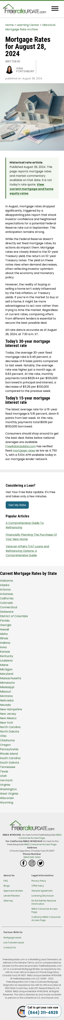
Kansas (5, 652)
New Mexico (8, 718)
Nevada (5, 705)
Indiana (5, 643)
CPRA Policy (37, 885)
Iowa (3, 647)
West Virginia (9, 794)
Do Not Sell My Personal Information (43, 902)
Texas (4, 771)
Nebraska (7, 700)
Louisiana (6, 660)
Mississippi (7, 687)
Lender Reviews (12, 895)
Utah (3, 776)
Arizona (5, 589)
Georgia (5, 625)
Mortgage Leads (12, 937)
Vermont (6, 780)
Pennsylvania (9, 749)
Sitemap (8, 900)
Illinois (4, 638)
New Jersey (8, 714)
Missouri (5, 692)
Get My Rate (17, 505)
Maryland (6, 674)
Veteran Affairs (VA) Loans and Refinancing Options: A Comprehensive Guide (27, 550)
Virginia (5, 785)
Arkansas (6, 594)
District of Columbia (14, 616)
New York (6, 723)
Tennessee (7, 767)
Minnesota (7, 683)
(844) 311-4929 (43, 1012)
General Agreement (41, 890)
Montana (6, 696)
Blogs (7, 885)
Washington (8, 789)
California (6, 598)
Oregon (5, 745)
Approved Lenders (13, 890)
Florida (4, 621)
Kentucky (6, 656)
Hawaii (4, 629)
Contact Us (10, 947)
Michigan (6, 669)
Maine (4, 665)
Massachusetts (10, 678)
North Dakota (9, 731)
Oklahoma (7, 740)
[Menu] (55, 9)
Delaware (7, 612)
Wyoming (6, 802)
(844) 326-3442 (32, 857)
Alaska (4, 585)
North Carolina (10, 727)
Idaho (4, 634)
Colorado (6, 603)
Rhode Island (9, 754)
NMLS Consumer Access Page (40, 836)
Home (9, 25)
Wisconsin (7, 798)
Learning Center (28, 25)
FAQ (6, 880)
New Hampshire (11, 709)
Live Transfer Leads (14, 942)
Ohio (3, 736)
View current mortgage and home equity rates (31, 188)
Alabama (6, 581)
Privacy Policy (38, 880)
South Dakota (9, 763)
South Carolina (10, 758)
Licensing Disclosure (42, 895)
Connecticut (8, 607)
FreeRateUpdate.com (20, 446)
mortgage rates (24, 451)
